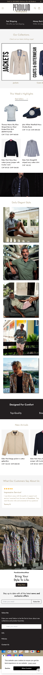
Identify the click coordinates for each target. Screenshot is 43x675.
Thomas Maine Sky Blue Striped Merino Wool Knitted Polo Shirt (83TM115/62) (10, 128)
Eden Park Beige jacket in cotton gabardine (13, 459)
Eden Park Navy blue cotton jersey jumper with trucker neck (11, 162)
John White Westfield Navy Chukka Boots (31, 125)
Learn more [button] (32, 663)
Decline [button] (7, 668)
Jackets (15, 82)
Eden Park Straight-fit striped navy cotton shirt (30, 161)
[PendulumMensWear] (21, 8)
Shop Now (21, 585)
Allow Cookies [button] (27, 668)
